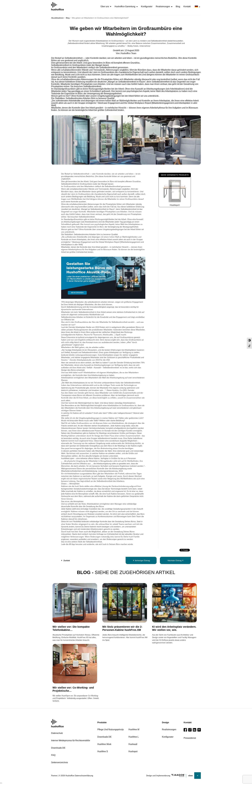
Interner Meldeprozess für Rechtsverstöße (70, 740)
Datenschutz (57, 733)
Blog (178, 6)
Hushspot (132, 751)
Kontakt (187, 6)
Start (57, 723)
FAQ (53, 755)
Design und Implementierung (158, 775)
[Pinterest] (199, 730)
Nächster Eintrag (175, 560)
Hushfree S (174, 205)
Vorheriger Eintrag (142, 560)
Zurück (67, 560)
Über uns (105, 6)
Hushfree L (133, 737)
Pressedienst (190, 738)
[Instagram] (190, 730)
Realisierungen (163, 6)
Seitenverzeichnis (59, 762)
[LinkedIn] (194, 730)
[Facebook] (185, 730)
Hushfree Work (104, 744)
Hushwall (132, 744)
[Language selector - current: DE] (197, 7)
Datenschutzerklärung (84, 775)
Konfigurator (146, 6)
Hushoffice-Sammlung (125, 6)
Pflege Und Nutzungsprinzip (110, 729)
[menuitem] (106, 6)
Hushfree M (133, 729)
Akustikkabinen (57, 18)
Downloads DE (58, 748)
